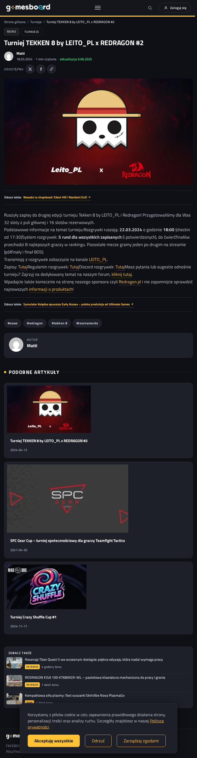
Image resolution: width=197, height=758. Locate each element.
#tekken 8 (59, 323)
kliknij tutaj (122, 274)
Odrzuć (98, 740)
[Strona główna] (28, 8)
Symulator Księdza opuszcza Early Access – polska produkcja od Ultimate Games (78, 304)
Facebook (14, 745)
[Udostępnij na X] (30, 69)
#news (13, 323)
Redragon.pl (130, 281)
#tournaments (87, 323)
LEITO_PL (98, 259)
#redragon (35, 323)
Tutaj (74, 267)
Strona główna (15, 21)
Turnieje (36, 21)
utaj (23, 267)
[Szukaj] (150, 7)
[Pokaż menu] (98, 8)
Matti (20, 53)
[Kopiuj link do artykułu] (51, 69)
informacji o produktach (51, 289)
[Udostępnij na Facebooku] (40, 69)
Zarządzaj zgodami (141, 740)
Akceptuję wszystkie (53, 740)
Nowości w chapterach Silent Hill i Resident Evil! (57, 197)
